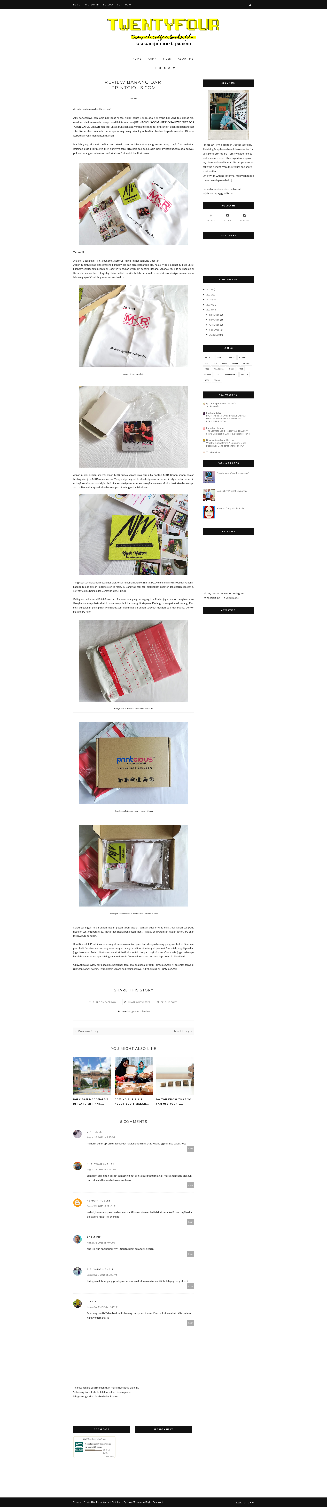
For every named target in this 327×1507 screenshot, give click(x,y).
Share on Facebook (105, 1002)
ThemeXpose (103, 1502)
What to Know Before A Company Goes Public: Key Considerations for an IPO (226, 444)
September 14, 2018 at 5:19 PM (102, 1306)
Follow (108, 4)
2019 (209, 304)
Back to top (244, 1502)
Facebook (210, 221)
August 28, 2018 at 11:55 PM (101, 1206)
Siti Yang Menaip (100, 1269)
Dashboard (91, 4)
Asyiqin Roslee (99, 1200)
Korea (231, 369)
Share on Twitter (139, 1002)
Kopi (217, 374)
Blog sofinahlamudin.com (220, 440)
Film (215, 363)
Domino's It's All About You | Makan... (132, 1101)
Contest (220, 358)
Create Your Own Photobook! (233, 473)
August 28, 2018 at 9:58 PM (101, 1137)
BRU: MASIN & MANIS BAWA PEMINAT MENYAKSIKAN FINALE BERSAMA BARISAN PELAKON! (226, 418)
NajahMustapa (134, 1502)
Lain (129, 1011)
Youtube (228, 221)
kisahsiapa (218, 369)
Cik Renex (94, 1131)
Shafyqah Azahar (100, 1164)
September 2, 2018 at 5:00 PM (102, 1274)
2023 (209, 289)
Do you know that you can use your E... (174, 1101)
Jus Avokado (212, 406)
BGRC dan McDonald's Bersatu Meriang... (91, 1101)
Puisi (240, 369)
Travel (235, 363)
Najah (87, 1443)
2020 (209, 299)
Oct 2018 (214, 324)
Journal (209, 358)
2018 (209, 309)
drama (217, 380)
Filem (167, 58)
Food (207, 369)
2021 (209, 294)
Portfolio (124, 4)
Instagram (245, 221)
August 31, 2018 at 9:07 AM (101, 1242)
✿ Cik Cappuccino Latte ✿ (221, 403)
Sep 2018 (214, 329)
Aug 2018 (214, 334)
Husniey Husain (215, 428)
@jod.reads (232, 597)
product (136, 1011)
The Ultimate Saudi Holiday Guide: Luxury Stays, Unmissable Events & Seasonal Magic (228, 432)
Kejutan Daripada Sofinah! (231, 508)
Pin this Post (169, 1002)
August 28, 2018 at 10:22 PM (101, 1169)
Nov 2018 (214, 319)
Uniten (244, 374)
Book (207, 380)
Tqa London (213, 452)
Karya (152, 58)
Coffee (208, 374)
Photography (230, 374)
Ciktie (91, 1301)
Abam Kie (94, 1237)
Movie (224, 363)
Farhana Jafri (213, 412)
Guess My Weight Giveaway (232, 490)
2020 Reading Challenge (94, 1438)
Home (76, 4)
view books (110, 1456)
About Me (185, 58)
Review (146, 1011)
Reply (190, 1149)
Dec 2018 (214, 314)
